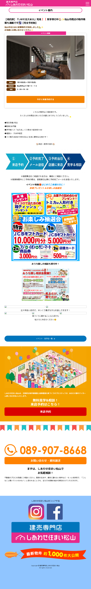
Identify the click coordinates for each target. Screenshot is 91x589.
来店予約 (45, 411)
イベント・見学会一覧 (44, 338)
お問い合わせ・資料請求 (46, 460)
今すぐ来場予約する (45, 99)
